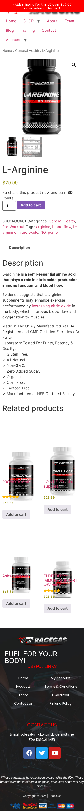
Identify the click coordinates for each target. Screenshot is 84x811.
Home (11, 21)
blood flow (61, 226)
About (52, 21)
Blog (10, 30)
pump (53, 232)
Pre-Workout (13, 226)
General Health (27, 51)
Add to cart (31, 205)
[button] (74, 65)
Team (69, 21)
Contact (49, 30)
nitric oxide (28, 232)
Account (13, 39)
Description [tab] (19, 247)
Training (28, 30)
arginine (43, 226)
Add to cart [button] (16, 514)
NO (43, 232)
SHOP (28, 21)
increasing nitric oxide (51, 305)
